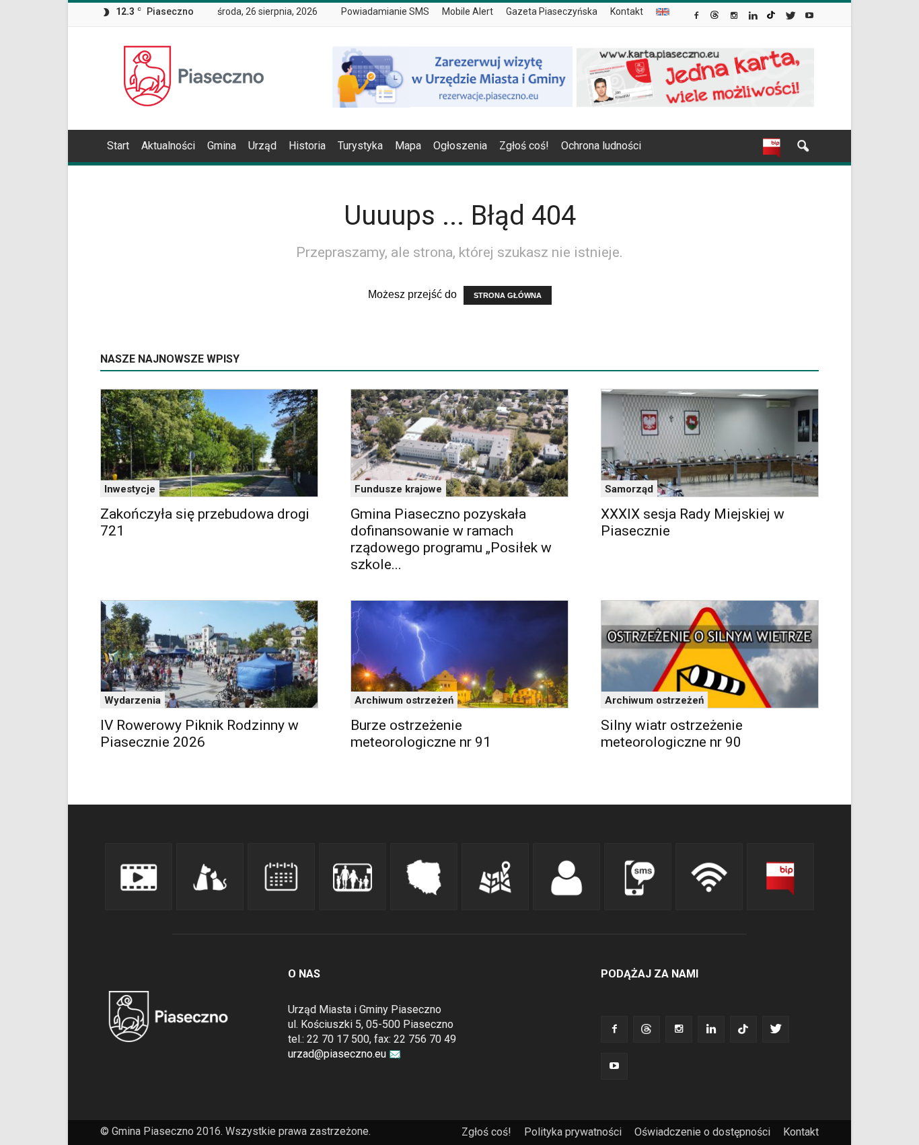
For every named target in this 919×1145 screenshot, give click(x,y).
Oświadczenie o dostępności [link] (702, 1131)
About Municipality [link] (662, 11)
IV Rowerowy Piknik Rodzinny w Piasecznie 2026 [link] (199, 733)
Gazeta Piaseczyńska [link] (551, 11)
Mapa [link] (408, 145)
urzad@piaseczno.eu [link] (337, 1053)
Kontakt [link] (626, 11)
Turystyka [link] (360, 145)
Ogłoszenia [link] (460, 145)
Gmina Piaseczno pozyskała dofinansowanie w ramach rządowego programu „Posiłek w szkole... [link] (451, 539)
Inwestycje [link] (129, 489)
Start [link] (118, 145)
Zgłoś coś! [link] (524, 145)
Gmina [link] (221, 145)
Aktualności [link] (168, 145)
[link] (697, 16)
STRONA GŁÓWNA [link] (508, 295)
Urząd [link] (262, 145)
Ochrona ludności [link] (601, 145)
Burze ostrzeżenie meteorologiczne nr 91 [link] (421, 733)
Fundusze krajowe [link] (398, 489)
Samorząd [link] (629, 489)
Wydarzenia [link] (132, 700)
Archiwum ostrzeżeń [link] (404, 700)
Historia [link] (307, 145)
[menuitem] (390, 12)
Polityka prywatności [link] (573, 1131)
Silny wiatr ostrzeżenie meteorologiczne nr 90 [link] (672, 733)
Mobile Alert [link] (467, 11)
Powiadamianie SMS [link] (385, 11)
